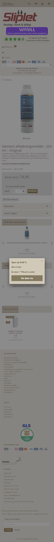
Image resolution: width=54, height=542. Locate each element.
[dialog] (27, 271)
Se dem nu (27, 278)
